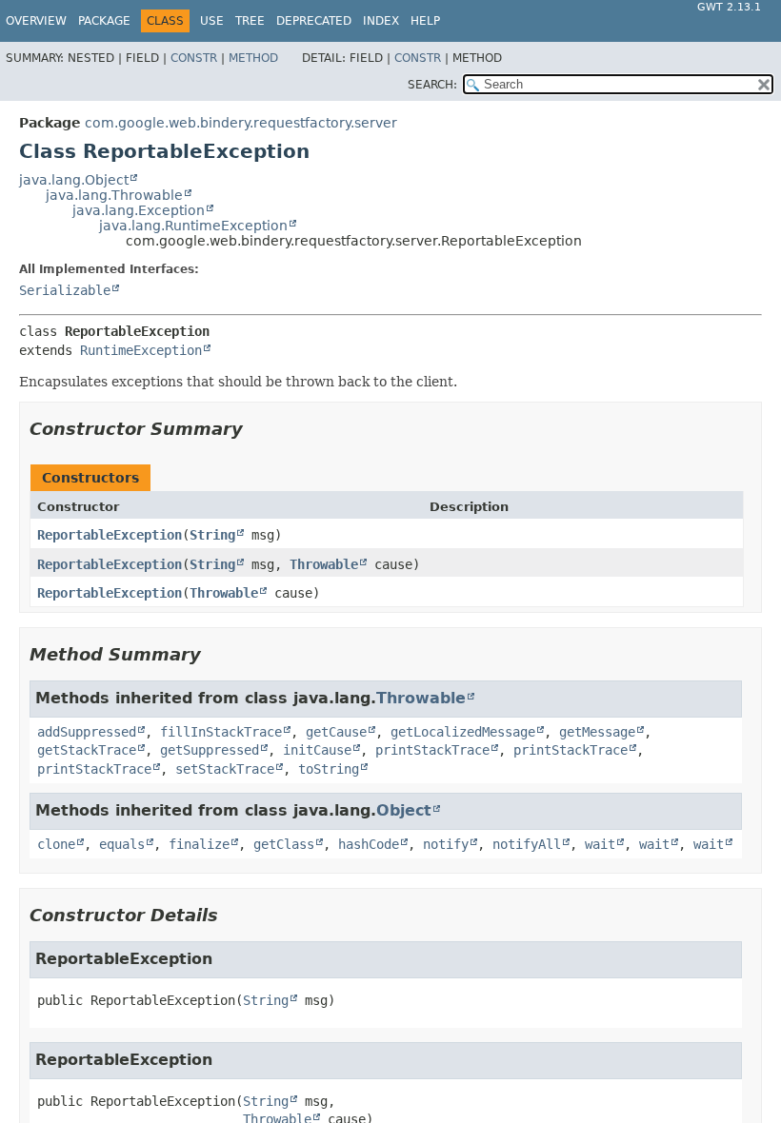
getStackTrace (86, 750)
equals (122, 844)
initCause (317, 750)
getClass (283, 844)
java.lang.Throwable (114, 195)
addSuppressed (86, 731)
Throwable (324, 564)
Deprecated (313, 21)
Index (381, 21)
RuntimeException (141, 350)
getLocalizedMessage (462, 731)
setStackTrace (224, 769)
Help (425, 21)
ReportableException (109, 534)
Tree (250, 21)
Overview (36, 21)
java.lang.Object (74, 179)
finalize (199, 844)
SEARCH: (432, 84)
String (212, 534)
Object (403, 810)
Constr (193, 58)
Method (253, 58)
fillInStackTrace (221, 731)
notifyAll (526, 844)
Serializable (64, 290)
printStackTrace (432, 750)
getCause (336, 731)
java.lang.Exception (138, 210)
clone (56, 844)
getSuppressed (209, 750)
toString (328, 769)
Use (212, 21)
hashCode (368, 844)
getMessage (597, 731)
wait (600, 844)
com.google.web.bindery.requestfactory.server (241, 122)
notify (446, 844)
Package (104, 21)
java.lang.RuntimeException (193, 225)
